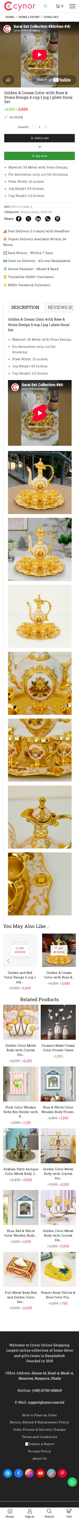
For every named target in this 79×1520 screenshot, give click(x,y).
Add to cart (41, 138)
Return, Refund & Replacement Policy (39, 1422)
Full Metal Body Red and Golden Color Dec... (21, 1297)
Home (9, 17)
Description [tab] (25, 307)
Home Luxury (29, 17)
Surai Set (51, 17)
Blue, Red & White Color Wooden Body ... (20, 1233)
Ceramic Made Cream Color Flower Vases (58, 1047)
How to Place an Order (39, 1415)
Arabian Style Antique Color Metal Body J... (20, 1171)
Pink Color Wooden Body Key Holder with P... (21, 1111)
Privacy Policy (39, 1451)
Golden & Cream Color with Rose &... (59, 974)
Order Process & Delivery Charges (39, 1429)
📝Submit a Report (39, 1444)
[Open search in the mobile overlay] (46, 6)
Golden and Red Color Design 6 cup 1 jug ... (20, 977)
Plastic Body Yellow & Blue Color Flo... (58, 1294)
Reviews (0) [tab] (60, 307)
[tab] (25, 307)
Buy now (41, 156)
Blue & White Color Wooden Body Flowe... (58, 1109)
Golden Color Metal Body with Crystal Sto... (20, 1050)
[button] (5, 56)
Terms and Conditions (39, 1437)
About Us (39, 1458)
